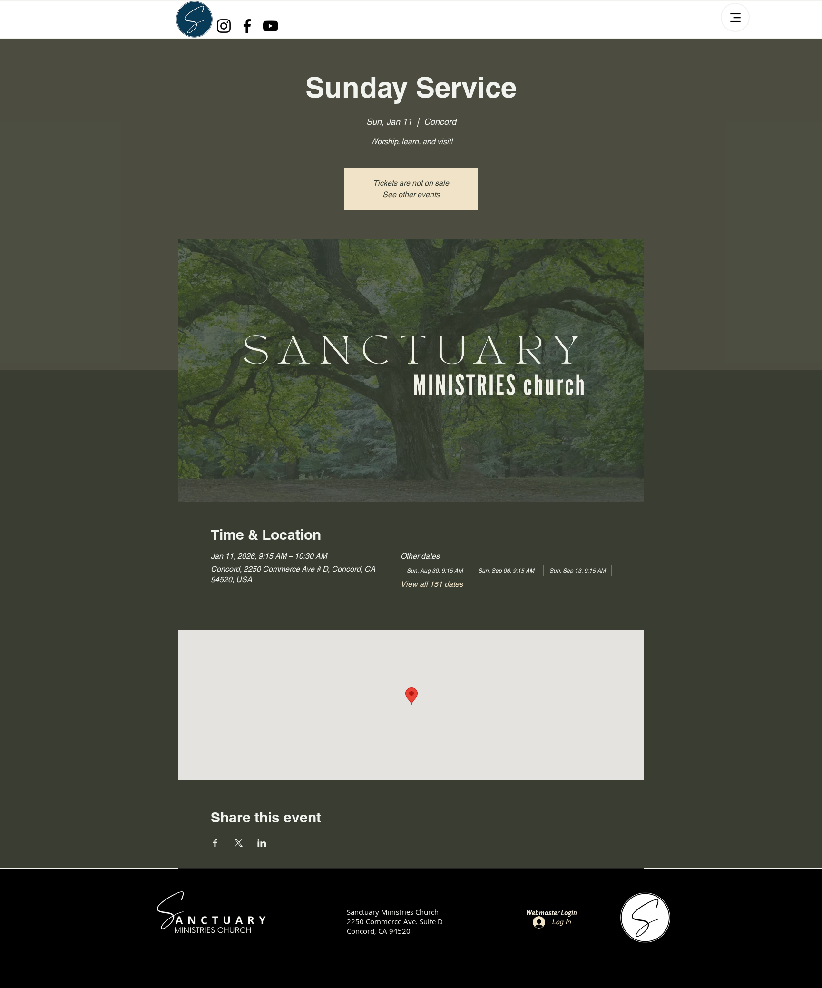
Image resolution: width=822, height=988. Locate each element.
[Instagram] (224, 26)
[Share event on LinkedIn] (261, 843)
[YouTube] (270, 26)
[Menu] (735, 17)
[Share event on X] (238, 843)
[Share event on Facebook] (215, 843)
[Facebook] (247, 26)
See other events (411, 194)
